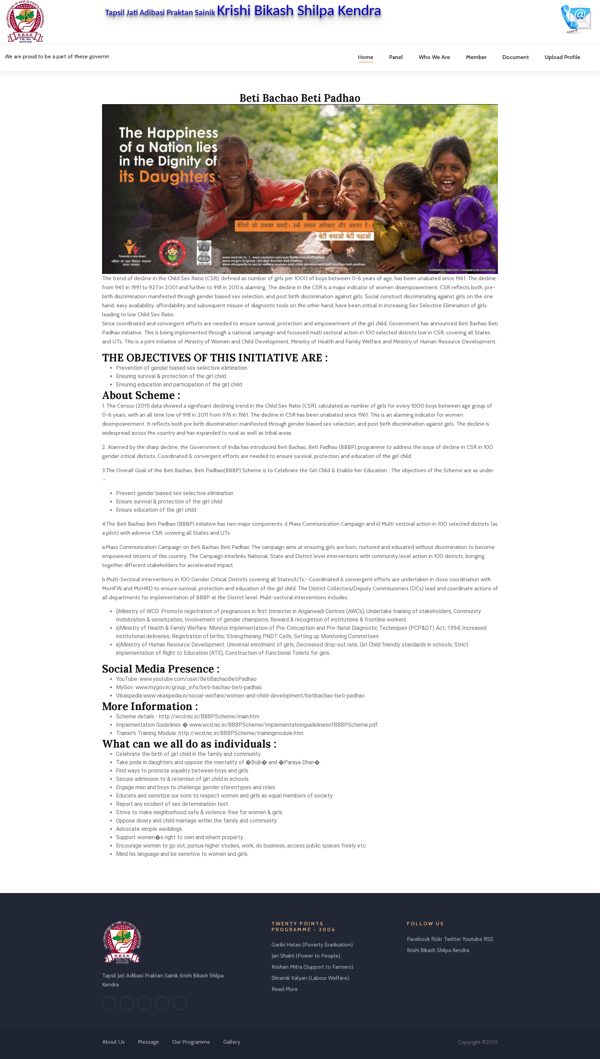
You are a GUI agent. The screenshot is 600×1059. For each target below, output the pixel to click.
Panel (396, 57)
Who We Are (434, 57)
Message (148, 1042)
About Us (113, 1042)
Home (365, 57)
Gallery (231, 1042)
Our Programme (191, 1042)
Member (476, 57)
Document (515, 57)
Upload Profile (562, 57)
